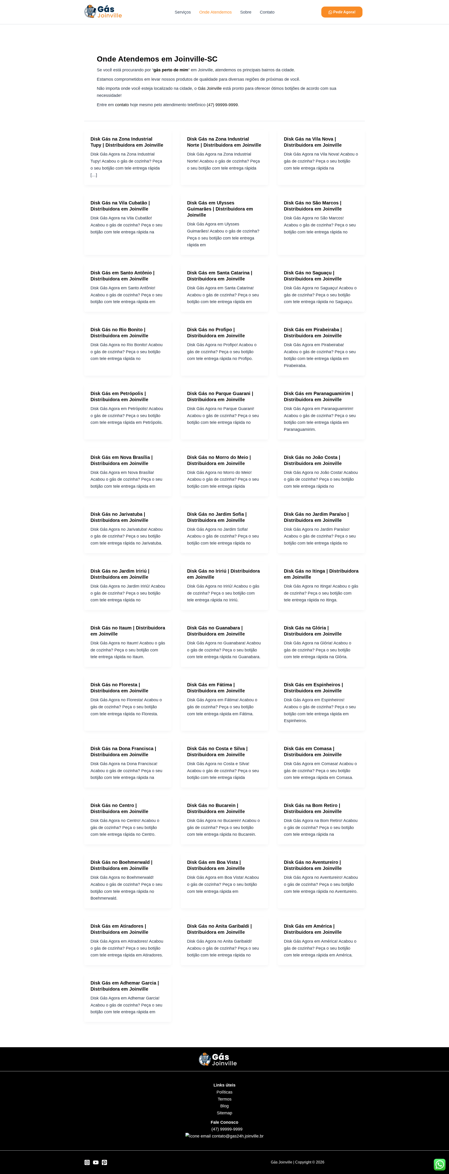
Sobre (245, 12)
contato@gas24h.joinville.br (238, 1136)
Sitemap (224, 1113)
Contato (267, 12)
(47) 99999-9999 (222, 104)
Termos (225, 1099)
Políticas (224, 1092)
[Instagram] (87, 1162)
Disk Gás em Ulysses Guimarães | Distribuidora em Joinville (220, 209)
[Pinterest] (104, 1162)
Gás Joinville (210, 88)
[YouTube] (96, 1162)
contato (122, 104)
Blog (224, 1106)
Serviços (183, 12)
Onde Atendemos (215, 12)
